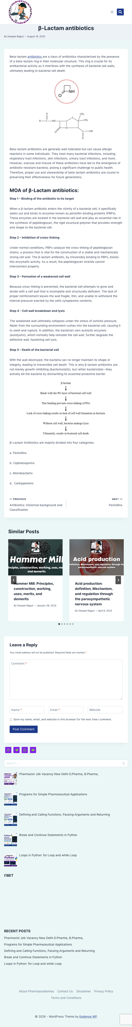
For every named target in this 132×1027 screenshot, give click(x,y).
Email (55, 710)
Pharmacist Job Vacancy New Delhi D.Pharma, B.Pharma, (43, 938)
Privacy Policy (103, 991)
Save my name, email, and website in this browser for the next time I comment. (62, 719)
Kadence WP (88, 1016)
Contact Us (65, 991)
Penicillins (115, 502)
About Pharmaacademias (36, 991)
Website (94, 710)
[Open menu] (112, 12)
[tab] (59, 624)
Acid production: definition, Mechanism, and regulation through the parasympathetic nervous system (94, 593)
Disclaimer (83, 991)
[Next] (118, 580)
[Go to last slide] (13, 580)
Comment (19, 663)
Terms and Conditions (66, 998)
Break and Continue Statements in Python (33, 957)
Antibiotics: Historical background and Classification (36, 504)
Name (16, 710)
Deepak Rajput (16, 36)
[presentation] (35, 557)
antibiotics (35, 56)
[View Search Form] (120, 12)
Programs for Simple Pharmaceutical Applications (38, 944)
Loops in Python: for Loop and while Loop (33, 963)
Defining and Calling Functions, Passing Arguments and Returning (49, 951)
